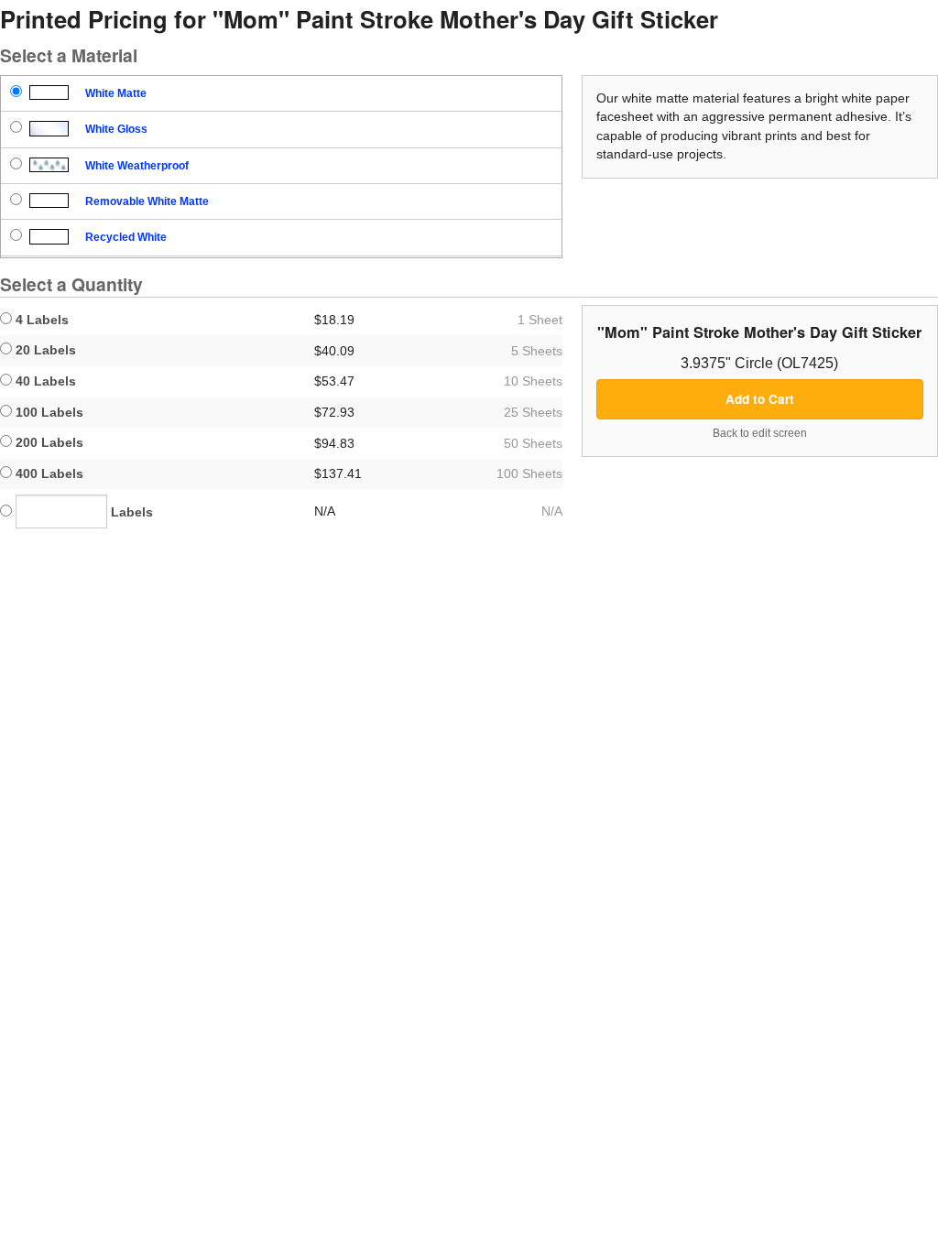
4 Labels (40, 319)
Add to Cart (759, 399)
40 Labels (44, 381)
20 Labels (44, 350)
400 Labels (47, 473)
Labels (130, 512)
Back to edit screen (760, 433)
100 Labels (47, 412)
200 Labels (47, 442)
